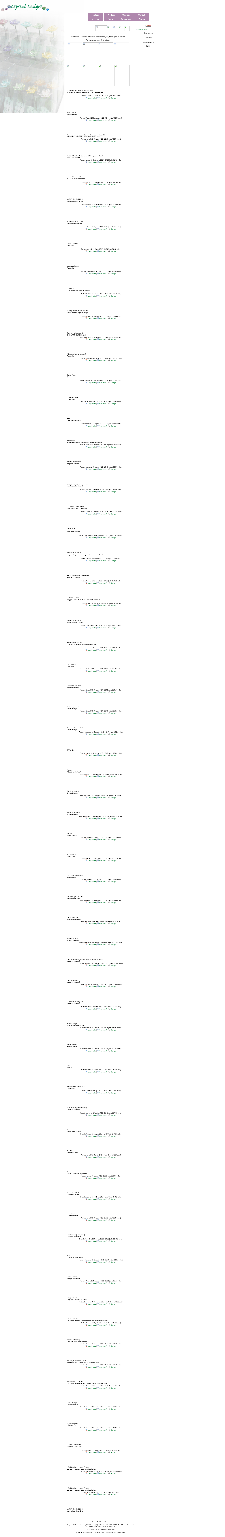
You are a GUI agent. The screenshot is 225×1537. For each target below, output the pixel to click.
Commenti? (103, 98)
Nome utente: (148, 33)
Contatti (141, 15)
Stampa (113, 98)
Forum (142, 19)
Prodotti (111, 15)
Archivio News (143, 29)
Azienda (95, 19)
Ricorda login (147, 43)
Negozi (111, 19)
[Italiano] (147, 26)
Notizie (96, 15)
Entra (148, 46)
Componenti (126, 19)
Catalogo (126, 15)
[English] (149, 26)
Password (147, 37)
